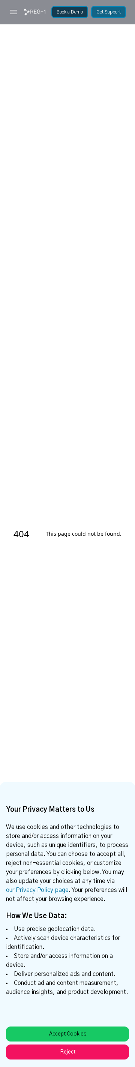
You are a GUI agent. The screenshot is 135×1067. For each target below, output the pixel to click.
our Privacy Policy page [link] (37, 890)
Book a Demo (70, 12)
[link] (34, 12)
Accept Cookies (67, 1034)
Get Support (108, 12)
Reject (67, 1052)
